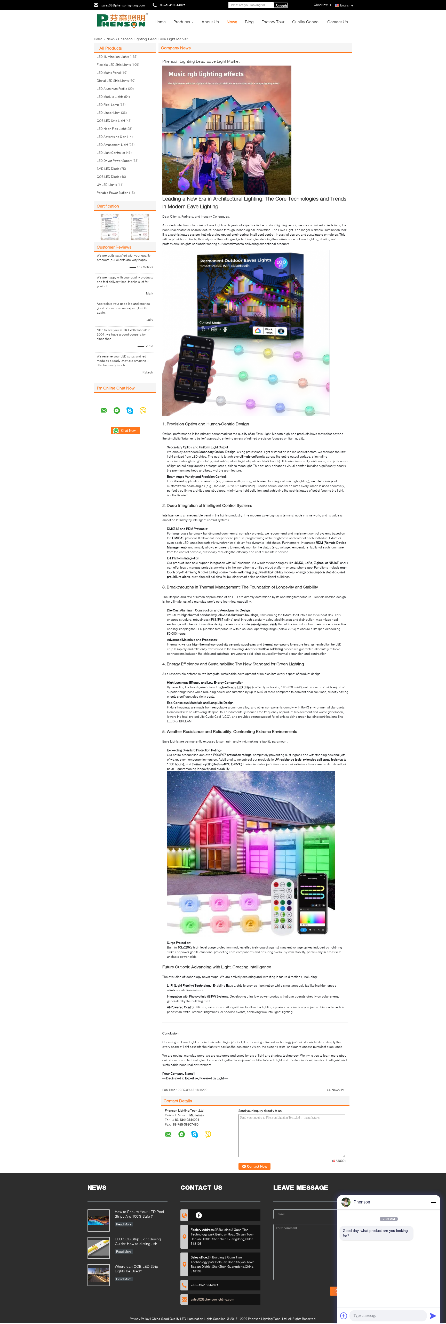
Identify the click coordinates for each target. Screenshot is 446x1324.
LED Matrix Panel (109, 73)
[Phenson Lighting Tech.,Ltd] (122, 20)
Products (181, 21)
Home (160, 21)
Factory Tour (272, 21)
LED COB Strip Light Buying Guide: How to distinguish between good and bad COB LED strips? (139, 1242)
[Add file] (343, 1315)
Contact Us (337, 21)
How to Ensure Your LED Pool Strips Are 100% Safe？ (139, 1213)
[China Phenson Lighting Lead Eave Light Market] (226, 130)
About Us (210, 21)
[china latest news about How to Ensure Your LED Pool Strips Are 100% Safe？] (98, 1220)
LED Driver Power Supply (114, 161)
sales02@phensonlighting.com (123, 5)
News (232, 21)
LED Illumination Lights (113, 57)
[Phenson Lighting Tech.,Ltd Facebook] (199, 1214)
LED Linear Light (108, 113)
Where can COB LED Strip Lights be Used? (136, 1268)
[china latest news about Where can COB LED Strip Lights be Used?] (98, 1275)
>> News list (335, 1090)
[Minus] (433, 1202)
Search (281, 6)
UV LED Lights (107, 185)
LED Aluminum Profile (112, 89)
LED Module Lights (110, 97)
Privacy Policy (139, 1319)
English (345, 5)
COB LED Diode (108, 177)
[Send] (433, 1315)
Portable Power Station (112, 193)
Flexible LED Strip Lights (114, 65)
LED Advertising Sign (111, 137)
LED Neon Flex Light (111, 129)
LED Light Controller (111, 153)
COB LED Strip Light (111, 121)
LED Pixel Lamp (108, 105)
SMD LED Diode (108, 169)
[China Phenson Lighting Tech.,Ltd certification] (109, 227)
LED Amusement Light (112, 145)
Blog (249, 21)
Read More (124, 1224)
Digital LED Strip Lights (113, 81)
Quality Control (306, 21)
